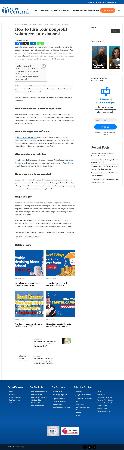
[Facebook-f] (85, 447)
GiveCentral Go (36, 400)
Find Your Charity (108, 10)
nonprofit (61, 233)
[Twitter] (89, 447)
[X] (25, 43)
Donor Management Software (28, 71)
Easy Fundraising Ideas (82, 407)
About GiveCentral (15, 397)
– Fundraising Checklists (83, 399)
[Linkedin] (33, 43)
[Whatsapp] (40, 43)
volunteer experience (32, 237)
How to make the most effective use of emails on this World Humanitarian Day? (45, 342)
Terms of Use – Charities (105, 403)
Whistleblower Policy (104, 411)
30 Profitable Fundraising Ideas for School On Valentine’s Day (28, 284)
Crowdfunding (57, 404)
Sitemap (78, 413)
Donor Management (80, 10)
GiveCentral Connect (38, 403)
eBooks (77, 410)
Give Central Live (36, 394)
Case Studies (55, 10)
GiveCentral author (26, 24)
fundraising (51, 233)
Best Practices (53, 24)
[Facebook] (18, 43)
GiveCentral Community (39, 397)
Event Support (57, 392)
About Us (12, 394)
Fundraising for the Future (61, 407)
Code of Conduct (102, 408)
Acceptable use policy (104, 397)
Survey (77, 415)
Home (35, 10)
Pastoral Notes (44, 10)
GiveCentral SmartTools (39, 392)
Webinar (11, 403)
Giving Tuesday (93, 10)
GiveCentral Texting (37, 406)
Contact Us (101, 394)
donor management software (27, 137)
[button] (66, 10)
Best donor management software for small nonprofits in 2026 (29, 325)
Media (99, 392)
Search (93, 27)
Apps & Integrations (59, 399)
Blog (76, 401)
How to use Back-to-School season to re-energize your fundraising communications (43, 359)
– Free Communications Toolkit (83, 395)
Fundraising (65, 10)
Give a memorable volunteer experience (31, 69)
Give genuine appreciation (27, 74)
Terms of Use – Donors (105, 400)
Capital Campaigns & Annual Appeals (60, 395)
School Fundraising (59, 401)
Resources (78, 392)
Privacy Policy (102, 406)
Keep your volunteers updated (28, 77)
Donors (41, 233)
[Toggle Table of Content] (43, 66)
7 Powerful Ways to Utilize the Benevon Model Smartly (57, 284)
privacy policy (112, 132)
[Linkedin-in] (94, 447)
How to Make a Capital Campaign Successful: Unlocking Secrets (59, 325)
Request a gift (22, 79)
